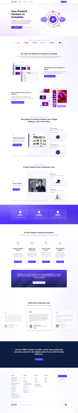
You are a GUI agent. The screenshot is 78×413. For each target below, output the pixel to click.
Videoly (36, 377)
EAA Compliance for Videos (15, 394)
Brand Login (62, 379)
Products (19, 1)
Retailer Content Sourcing (14, 379)
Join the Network (17, 27)
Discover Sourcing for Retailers (17, 102)
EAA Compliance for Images (15, 395)
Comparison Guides (37, 384)
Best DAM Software (37, 385)
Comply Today (60, 261)
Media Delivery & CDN (14, 385)
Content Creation (13, 387)
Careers (45, 379)
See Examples (16, 189)
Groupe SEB (25, 391)
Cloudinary (36, 381)
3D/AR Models (13, 388)
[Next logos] (66, 43)
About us (45, 377)
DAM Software (13, 384)
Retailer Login (62, 376)
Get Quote (46, 261)
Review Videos (13, 391)
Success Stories (25, 387)
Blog (24, 377)
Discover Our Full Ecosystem (39, 282)
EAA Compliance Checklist (27, 383)
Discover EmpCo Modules (54, 132)
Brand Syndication (13, 378)
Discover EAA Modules (53, 147)
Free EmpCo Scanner (26, 385)
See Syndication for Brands (49, 76)
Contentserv (36, 382)
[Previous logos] (12, 43)
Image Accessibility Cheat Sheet (27, 384)
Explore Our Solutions (28, 27)
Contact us (45, 378)
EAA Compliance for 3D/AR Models (16, 396)
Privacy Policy (46, 382)
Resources (25, 1)
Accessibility (13, 393)
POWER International (26, 392)
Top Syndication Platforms (38, 386)
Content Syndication (14, 377)
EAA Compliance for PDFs (15, 397)
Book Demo (32, 261)
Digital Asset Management (15, 383)
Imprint (45, 381)
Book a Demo (64, 1)
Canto (35, 378)
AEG (24, 388)
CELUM (36, 379)
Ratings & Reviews (13, 381)
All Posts (24, 378)
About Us (30, 1)
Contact (58, 1)
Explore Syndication (17, 144)
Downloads (25, 380)
